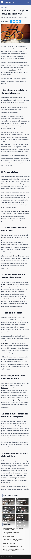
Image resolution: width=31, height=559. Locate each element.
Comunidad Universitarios (9, 17)
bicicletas (4, 388)
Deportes (4, 7)
